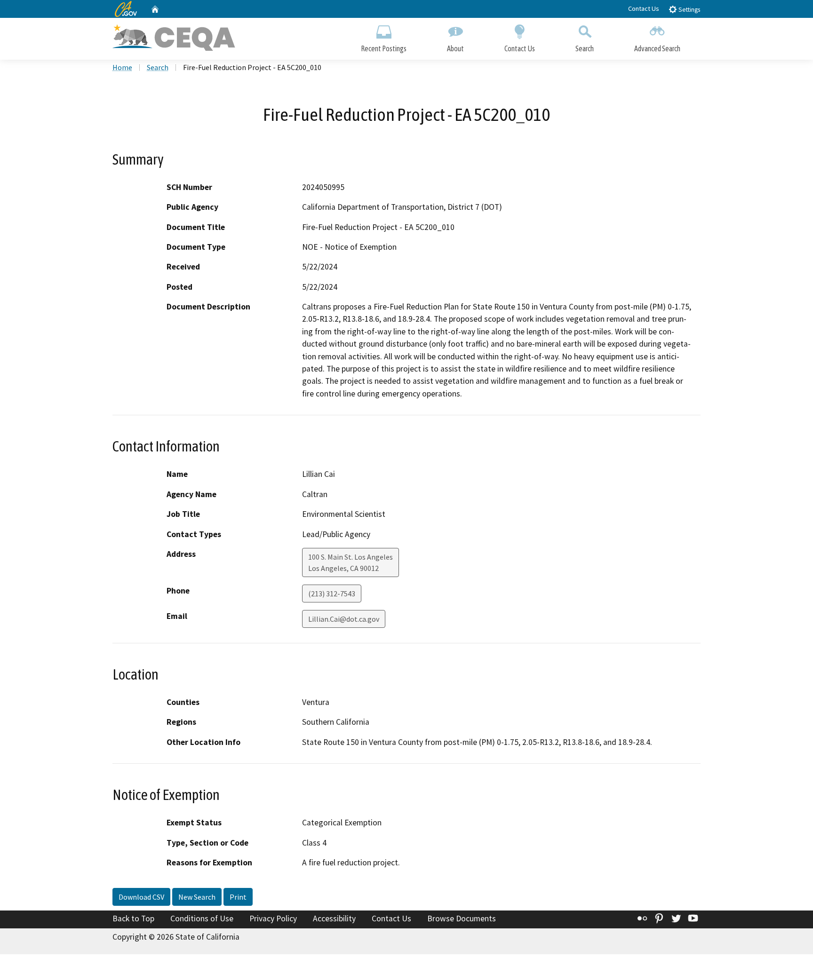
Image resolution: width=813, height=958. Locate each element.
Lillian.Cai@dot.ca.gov (343, 619)
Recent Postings (383, 48)
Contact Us (643, 8)
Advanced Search (657, 48)
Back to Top (133, 918)
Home (122, 67)
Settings (688, 10)
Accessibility (334, 918)
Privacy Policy (273, 918)
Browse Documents (461, 918)
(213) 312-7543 (331, 593)
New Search (196, 897)
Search (584, 48)
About (455, 48)
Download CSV (141, 897)
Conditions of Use (201, 918)
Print (238, 897)
